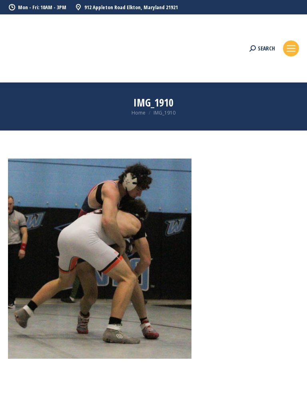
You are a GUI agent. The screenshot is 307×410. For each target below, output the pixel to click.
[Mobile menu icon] (291, 48)
